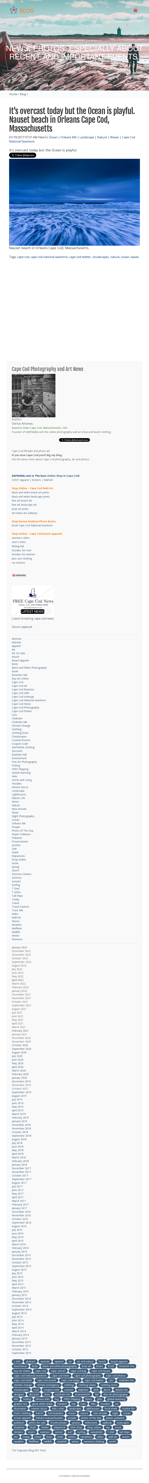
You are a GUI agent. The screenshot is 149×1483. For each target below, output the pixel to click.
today (26, 1436)
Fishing (16, 765)
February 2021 (20, 1030)
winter (75, 1441)
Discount (17, 751)
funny (88, 1399)
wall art (112, 1436)
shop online (94, 1427)
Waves (114, 137)
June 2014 (17, 1320)
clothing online (87, 1385)
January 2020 (19, 1077)
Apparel (24, 480)
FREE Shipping (20, 769)
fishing (27, 1399)
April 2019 (17, 1110)
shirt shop (76, 1427)
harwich (62, 1404)
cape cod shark (23, 1380)
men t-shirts (19, 542)
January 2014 (19, 1338)
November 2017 (21, 1172)
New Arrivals (19, 809)
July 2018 (17, 1143)
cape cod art (58, 1371)
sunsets (16, 881)
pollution (19, 1422)
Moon (15, 801)
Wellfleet (17, 928)
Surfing (16, 885)
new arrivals (100, 1413)
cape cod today (70, 1380)
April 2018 (17, 1153)
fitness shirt (43, 1399)
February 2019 (20, 1117)
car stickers (18, 562)
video (100, 1436)
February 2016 (20, 1248)
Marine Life (18, 798)
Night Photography (23, 816)
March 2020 (19, 1070)
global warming (116, 1399)
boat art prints (20, 509)
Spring (15, 867)
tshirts (72, 1436)
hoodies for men (21, 550)
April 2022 (17, 980)
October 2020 (20, 1045)
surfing (81, 1432)
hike (93, 1404)
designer (19, 1394)
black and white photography (60, 1366)
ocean (125, 257)
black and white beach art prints (30, 492)
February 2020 (20, 1074)
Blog (23, 94)
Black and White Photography (29, 667)
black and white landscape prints (31, 496)
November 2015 (21, 1258)
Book (15, 671)
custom (68, 1389)
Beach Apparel (20, 660)
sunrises (45, 1432)
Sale (14, 848)
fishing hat (18, 546)
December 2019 (21, 1081)
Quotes (16, 845)
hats (83, 1404)
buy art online (22, 1371)
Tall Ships (17, 895)
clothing (69, 1385)
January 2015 (19, 1295)
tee (16, 1436)
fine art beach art (22, 500)
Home (13, 94)
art (70, 1361)
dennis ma (121, 1389)
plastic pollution (115, 1418)
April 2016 (17, 1240)
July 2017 (17, 1186)
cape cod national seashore (49, 257)
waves (135, 257)
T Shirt (15, 888)
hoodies (105, 1404)
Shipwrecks (18, 856)
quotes (76, 1422)
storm (31, 1432)
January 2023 (19, 947)
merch (39, 1413)
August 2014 (19, 1313)
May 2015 (17, 1280)
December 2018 (21, 1125)
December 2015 (21, 1255)
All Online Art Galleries (25, 513)
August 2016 (19, 1226)
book (111, 1366)
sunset (59, 1432)
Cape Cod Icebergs (23, 696)
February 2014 (20, 1335)
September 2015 (21, 1266)
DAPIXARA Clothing (23, 747)
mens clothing (22, 1413)
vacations (86, 1436)
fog (57, 1399)
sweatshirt (96, 1432)
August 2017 (19, 1182)
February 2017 (20, 1204)
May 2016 (17, 1237)
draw (47, 1394)
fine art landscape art (24, 504)
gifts (99, 1399)
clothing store (109, 1385)
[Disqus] (74, 310)
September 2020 (21, 1048)
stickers (18, 1432)
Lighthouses (19, 794)
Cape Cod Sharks (22, 711)
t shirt (17, 1361)
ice (116, 1404)
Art (13, 649)
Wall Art (48, 480)
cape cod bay (78, 1371)
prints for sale (37, 1422)
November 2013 (21, 1345)
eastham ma (62, 1394)
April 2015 (17, 1284)
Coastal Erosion (21, 740)
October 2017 (20, 1175)
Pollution (17, 838)
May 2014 (17, 1324)
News (15, 812)
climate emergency (48, 1385)
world (112, 1441)
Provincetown (20, 841)
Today (15, 899)
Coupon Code (20, 743)
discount (34, 1394)
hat (74, 1404)
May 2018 (17, 1150)
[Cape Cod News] (33, 601)
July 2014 (17, 1316)
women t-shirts (21, 538)
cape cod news (44, 618)
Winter (15, 935)
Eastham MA (19, 754)
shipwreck (59, 1427)
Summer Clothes (21, 874)
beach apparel (119, 1361)
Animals (16, 642)
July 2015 (17, 1273)
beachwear (20, 1366)
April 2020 (17, 1067)
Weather (17, 924)
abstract (30, 1361)
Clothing (16, 729)
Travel (15, 903)
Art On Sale (18, 653)
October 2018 (20, 1132)
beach (102, 1361)
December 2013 (21, 1342)
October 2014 (20, 1306)
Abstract (17, 638)
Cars (14, 714)
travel (38, 1436)
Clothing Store (20, 733)
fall (96, 1394)
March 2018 (19, 1157)
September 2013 (21, 1353)
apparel (59, 1361)
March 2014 (19, 1331)
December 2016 (21, 1211)
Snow (15, 863)
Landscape (87, 137)
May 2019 (17, 1106)
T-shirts (16, 892)
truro (49, 1436)
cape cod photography (87, 1375)
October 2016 (20, 1219)
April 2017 (17, 1197)
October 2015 (20, 1262)
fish (16, 1399)
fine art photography (116, 1394)
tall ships (125, 1432)
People (16, 827)
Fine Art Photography (24, 761)
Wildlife (16, 932)
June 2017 (17, 1190)
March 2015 (19, 1287)
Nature (102, 137)
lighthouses (93, 1408)
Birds (15, 664)
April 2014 (17, 1327)
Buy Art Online (20, 678)
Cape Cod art (19, 685)
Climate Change (21, 725)
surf (70, 1432)
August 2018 (19, 1139)
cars (111, 1380)
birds (35, 1366)
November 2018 (21, 1128)
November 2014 (21, 1302)
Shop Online (19, 859)
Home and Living (22, 780)
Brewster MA (19, 675)
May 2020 (17, 1063)
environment (82, 1394)
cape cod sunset (46, 1380)
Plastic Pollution (21, 834)
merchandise (55, 1413)
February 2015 (20, 1291)
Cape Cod (17, 682)
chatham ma (126, 1380)
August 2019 (19, 1096)
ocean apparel (22, 1418)
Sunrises (17, 877)
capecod (26, 627)
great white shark (42, 1404)
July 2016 (17, 1230)
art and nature (85, 1361)
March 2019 (19, 1114)
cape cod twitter (80, 257)
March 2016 (19, 1244)
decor (107, 1389)
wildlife (48, 1441)
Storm (15, 870)
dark (95, 1389)
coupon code (51, 1389)
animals (45, 1361)
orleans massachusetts (49, 1418)
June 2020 (17, 1059)
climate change (23, 1385)
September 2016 (21, 1222)
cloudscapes (100, 257)
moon (71, 1413)
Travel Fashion (20, 906)
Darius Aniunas (22, 423)
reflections (91, 1422)
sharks (45, 1427)
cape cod (23, 257)
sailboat (107, 1422)
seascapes (123, 1422)
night (115, 1413)
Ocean (53, 137)
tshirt (60, 1436)
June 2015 (17, 1277)
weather (19, 1441)
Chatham (17, 718)
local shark (111, 1408)
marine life (128, 1408)
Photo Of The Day (22, 830)
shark (33, 1427)
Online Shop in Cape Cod (63, 475)
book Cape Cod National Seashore (32, 525)
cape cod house (100, 1371)
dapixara (83, 1389)
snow (118, 1427)
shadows (19, 1427)
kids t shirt (58, 1408)
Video (15, 914)
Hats (14, 776)
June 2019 (17, 1103)
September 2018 (21, 1135)
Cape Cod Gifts (20, 693)
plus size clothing (22, 558)
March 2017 (19, 1201)
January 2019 (19, 1121)
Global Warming (21, 772)
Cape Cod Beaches (23, 689)
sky (108, 1427)
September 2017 (21, 1179)
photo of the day (91, 1418)
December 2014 (21, 1298)
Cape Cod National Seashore (29, 700)
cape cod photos (116, 1375)
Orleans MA (68, 137)
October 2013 (20, 1349)
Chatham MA (19, 722)
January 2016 (19, 1251)
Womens (17, 939)
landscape (75, 1408)
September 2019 (21, 1092)
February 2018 (20, 1161)
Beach (15, 656)
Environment (19, 758)
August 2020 (19, 1052)
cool (36, 1389)
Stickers (36, 480)
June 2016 (17, 1233)
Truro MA (17, 910)
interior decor (39, 1408)
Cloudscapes (19, 736)
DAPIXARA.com (35, 432)
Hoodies (17, 783)
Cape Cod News (21, 704)
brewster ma (126, 1366)
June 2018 (17, 1146)
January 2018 (19, 1164)
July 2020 (17, 1056)
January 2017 (19, 1208)
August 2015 (19, 1269)
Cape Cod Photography (25, 707)
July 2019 (17, 1099)
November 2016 (21, 1215)
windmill (62, 1441)
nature (115, 257)
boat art (86, 1366)
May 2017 (17, 1193)
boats (99, 1366)
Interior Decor (20, 787)
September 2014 (21, 1309)
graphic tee (20, 1404)
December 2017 (21, 1168)
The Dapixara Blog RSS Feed (29, 1450)
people (72, 1418)
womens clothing (94, 1441)
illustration (20, 1408)
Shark (15, 852)
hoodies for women (23, 554)
